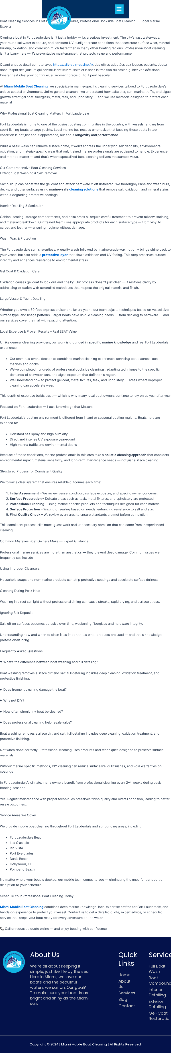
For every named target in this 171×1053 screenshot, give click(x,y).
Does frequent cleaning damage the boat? (35, 690)
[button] (119, 9)
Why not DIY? (13, 700)
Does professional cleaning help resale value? (37, 722)
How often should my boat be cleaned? (33, 712)
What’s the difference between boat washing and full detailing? (50, 662)
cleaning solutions (83, 189)
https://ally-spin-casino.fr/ (73, 65)
